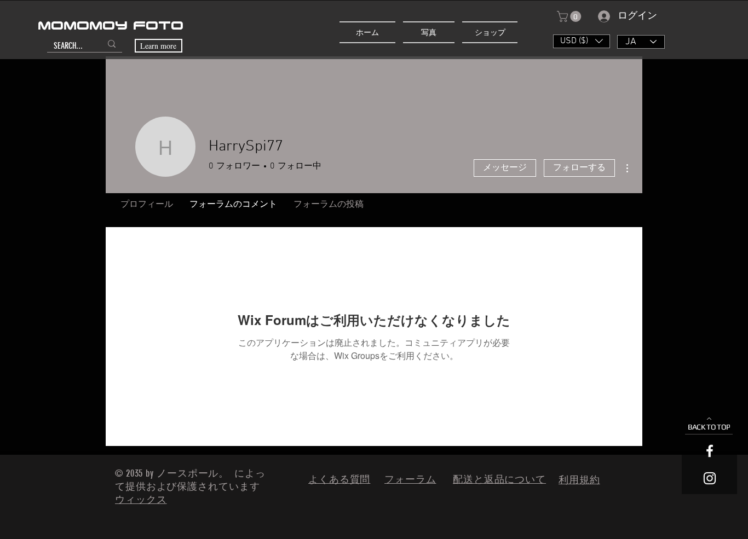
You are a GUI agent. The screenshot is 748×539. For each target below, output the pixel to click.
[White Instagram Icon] (709, 478)
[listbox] (581, 41)
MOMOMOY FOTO (110, 26)
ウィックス (141, 500)
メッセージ (505, 168)
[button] (570, 16)
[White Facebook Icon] (709, 451)
